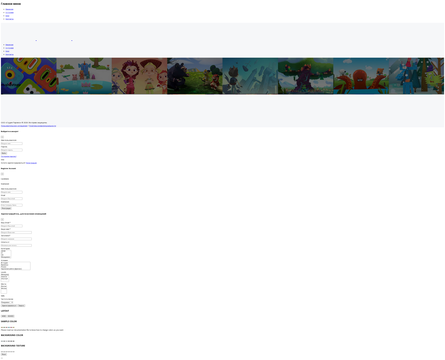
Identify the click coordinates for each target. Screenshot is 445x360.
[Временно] (15, 265)
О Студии (10, 12)
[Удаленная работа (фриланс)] (15, 269)
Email (3, 195)
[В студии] (15, 263)
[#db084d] (11, 327)
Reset (4, 354)
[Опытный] (5, 279)
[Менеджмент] (6, 257)
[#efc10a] (13, 327)
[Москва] (4, 289)
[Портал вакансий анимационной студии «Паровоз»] (54, 38)
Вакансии (9, 9)
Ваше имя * (6, 229)
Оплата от (5, 242)
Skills (3, 296)
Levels (3, 272)
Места (3, 284)
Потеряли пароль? (8, 156)
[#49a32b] (4, 327)
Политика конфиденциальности (42, 126)
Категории (5, 248)
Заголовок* (5, 235)
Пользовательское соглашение (14, 126)
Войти (4, 153)
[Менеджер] (5, 275)
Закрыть (21, 306)
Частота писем (7, 299)
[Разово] (15, 267)
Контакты (10, 19)
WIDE (4, 316)
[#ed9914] (2, 327)
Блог (7, 15)
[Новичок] (5, 277)
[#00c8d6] (9, 327)
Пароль (4, 146)
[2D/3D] (6, 251)
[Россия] (4, 287)
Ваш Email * (6, 222)
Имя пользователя (8, 140)
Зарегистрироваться (9, 306)
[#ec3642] (6, 327)
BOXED (10, 316)
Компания (5, 202)
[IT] (6, 253)
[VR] (6, 255)
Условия (4, 260)
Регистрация (31, 163)
